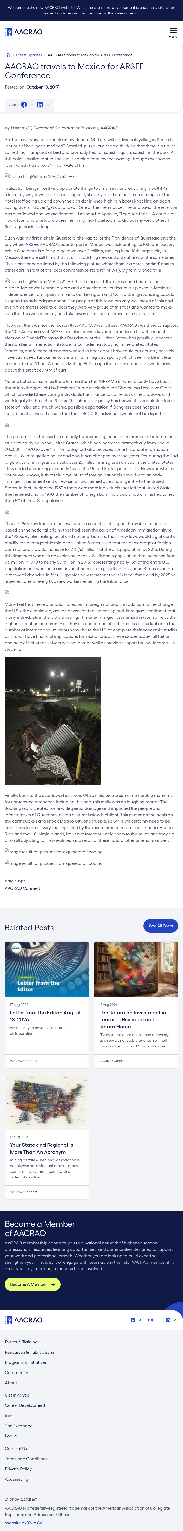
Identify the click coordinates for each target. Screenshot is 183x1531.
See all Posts (161, 925)
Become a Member (28, 1284)
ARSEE (31, 244)
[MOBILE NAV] (173, 32)
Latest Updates (29, 55)
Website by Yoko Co (23, 1522)
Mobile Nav (173, 32)
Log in (11, 1435)
